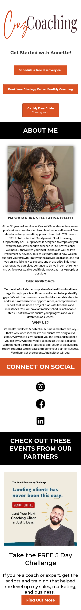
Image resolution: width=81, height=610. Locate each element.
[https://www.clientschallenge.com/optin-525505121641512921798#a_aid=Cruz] (40, 509)
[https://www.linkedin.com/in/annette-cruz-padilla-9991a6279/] (40, 421)
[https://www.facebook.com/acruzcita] (40, 404)
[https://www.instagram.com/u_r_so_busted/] (40, 387)
